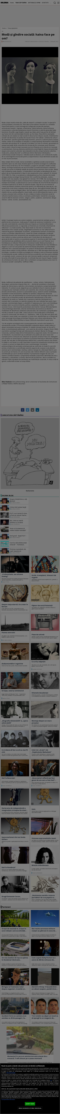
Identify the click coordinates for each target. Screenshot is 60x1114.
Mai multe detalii (11, 1072)
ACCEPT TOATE (30, 1104)
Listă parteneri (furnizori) (8, 1099)
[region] (30, 1088)
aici (51, 1080)
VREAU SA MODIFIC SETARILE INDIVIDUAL (30, 1108)
